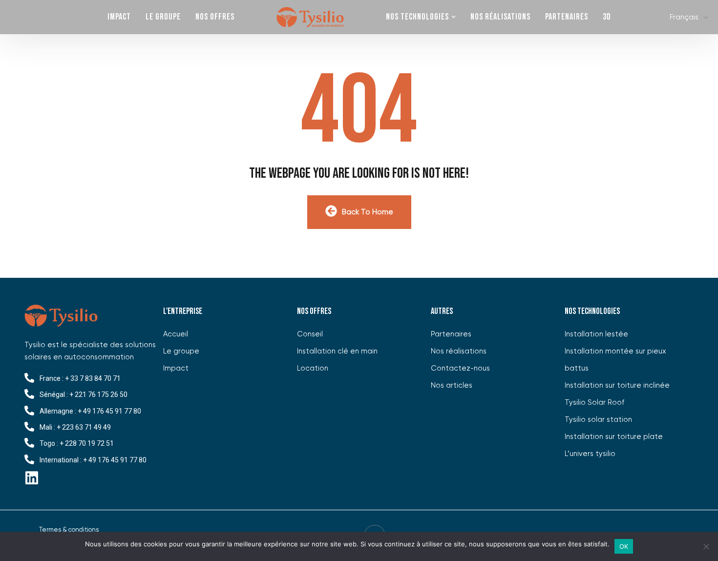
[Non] (706, 546)
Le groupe (181, 351)
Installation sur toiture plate (614, 436)
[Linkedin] (31, 478)
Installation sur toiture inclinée (617, 385)
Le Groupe (163, 17)
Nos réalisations (500, 17)
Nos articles (451, 385)
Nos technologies (417, 17)
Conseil (310, 334)
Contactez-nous (460, 368)
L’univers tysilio (590, 453)
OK (624, 546)
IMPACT (119, 17)
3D (607, 17)
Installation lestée (596, 334)
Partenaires (566, 17)
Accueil (310, 17)
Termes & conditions (69, 530)
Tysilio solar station (598, 419)
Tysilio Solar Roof (594, 402)
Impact (176, 368)
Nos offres (214, 17)
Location (312, 368)
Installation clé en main (337, 351)
